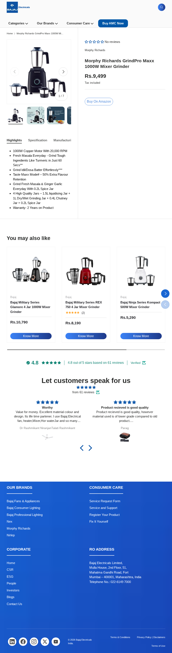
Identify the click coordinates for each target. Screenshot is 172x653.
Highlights (14, 140)
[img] (86, 387)
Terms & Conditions (120, 637)
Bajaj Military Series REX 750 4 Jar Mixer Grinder (83, 305)
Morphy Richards (95, 50)
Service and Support (103, 508)
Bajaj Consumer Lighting (23, 508)
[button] (95, 42)
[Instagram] (34, 641)
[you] (56, 641)
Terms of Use (158, 646)
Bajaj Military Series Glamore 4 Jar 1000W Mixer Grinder (30, 307)
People (11, 583)
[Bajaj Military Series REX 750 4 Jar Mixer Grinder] (86, 271)
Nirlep (11, 535)
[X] (45, 641)
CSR (10, 569)
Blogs (10, 597)
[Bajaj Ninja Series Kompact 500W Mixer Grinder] (141, 271)
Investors (13, 590)
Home (10, 33)
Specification (37, 140)
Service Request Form (104, 501)
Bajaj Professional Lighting (25, 515)
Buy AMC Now (113, 23)
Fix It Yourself (98, 521)
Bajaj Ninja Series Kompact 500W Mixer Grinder (140, 305)
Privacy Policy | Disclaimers (151, 637)
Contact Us (14, 604)
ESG (10, 576)
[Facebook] (23, 641)
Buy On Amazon (99, 101)
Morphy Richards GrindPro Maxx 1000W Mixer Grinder (40, 33)
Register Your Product (104, 515)
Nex (9, 521)
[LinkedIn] (12, 641)
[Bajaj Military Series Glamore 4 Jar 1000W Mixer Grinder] (31, 271)
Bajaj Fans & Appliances (23, 501)
